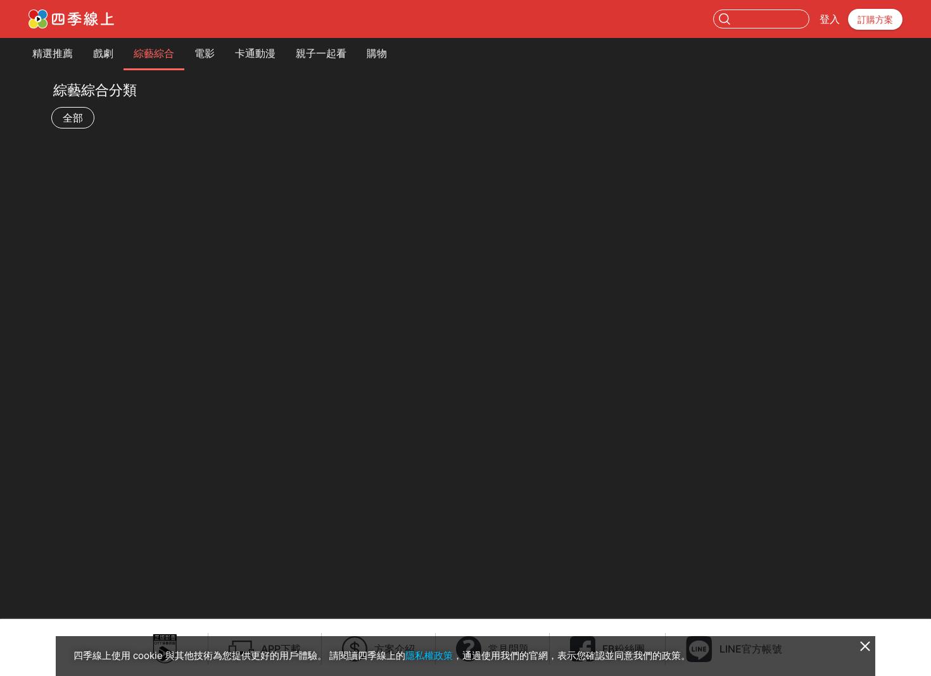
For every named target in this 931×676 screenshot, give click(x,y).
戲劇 (103, 53)
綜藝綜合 (154, 53)
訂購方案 (875, 19)
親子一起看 (321, 53)
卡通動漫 (255, 53)
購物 (377, 53)
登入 (830, 19)
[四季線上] (71, 19)
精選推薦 (52, 53)
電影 (204, 53)
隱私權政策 (429, 655)
